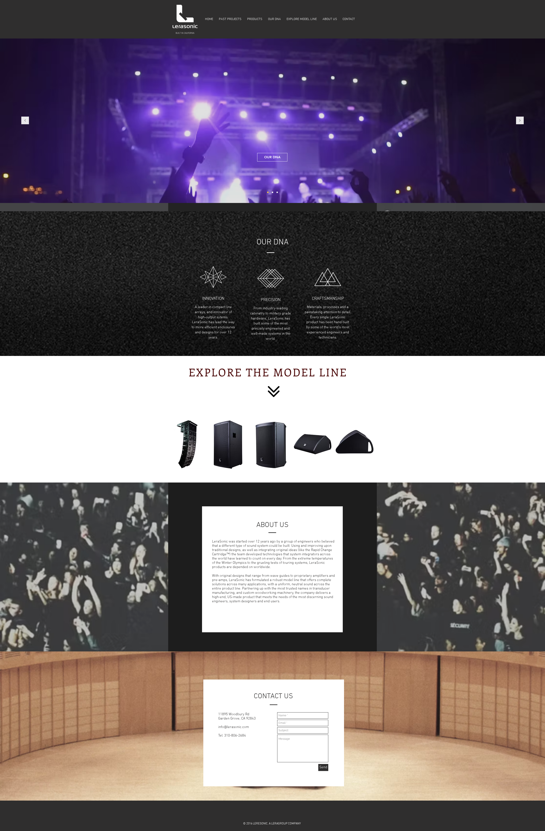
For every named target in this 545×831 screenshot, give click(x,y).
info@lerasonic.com (233, 727)
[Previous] (25, 121)
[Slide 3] (272, 192)
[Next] (520, 121)
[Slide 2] (267, 192)
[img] (187, 444)
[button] (254, 19)
